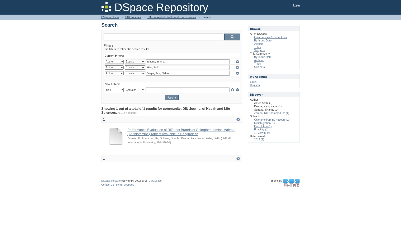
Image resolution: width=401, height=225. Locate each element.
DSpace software (111, 180)
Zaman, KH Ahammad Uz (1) (271, 113)
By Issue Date (263, 40)
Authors (259, 43)
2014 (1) (259, 139)
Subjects (259, 50)
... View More (262, 132)
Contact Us (107, 184)
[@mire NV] (291, 183)
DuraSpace (155, 180)
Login (296, 5)
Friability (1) (261, 129)
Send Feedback (125, 184)
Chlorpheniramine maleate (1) (271, 119)
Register (255, 85)
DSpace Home (110, 17)
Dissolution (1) (263, 126)
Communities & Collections (270, 37)
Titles (257, 47)
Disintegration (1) (264, 123)
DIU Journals (133, 17)
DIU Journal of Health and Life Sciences (171, 17)
